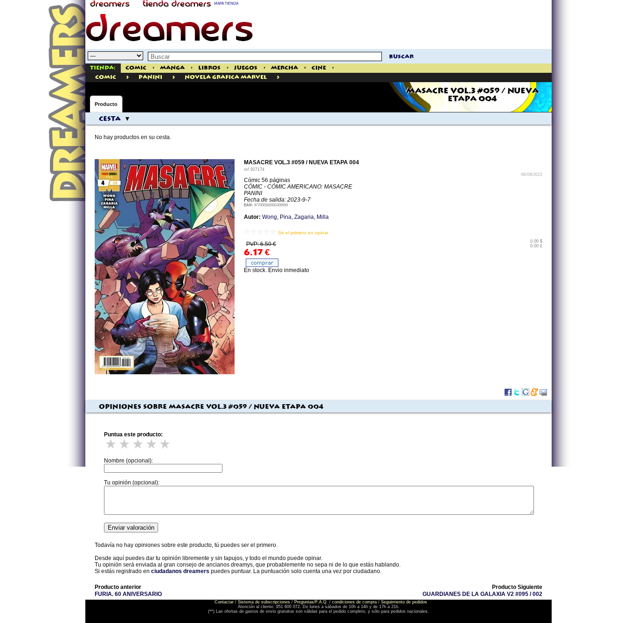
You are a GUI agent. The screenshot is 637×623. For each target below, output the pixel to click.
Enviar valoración (131, 527)
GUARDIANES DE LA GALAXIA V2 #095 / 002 (482, 594)
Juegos (245, 67)
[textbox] (265, 56)
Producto (106, 104)
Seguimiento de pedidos (404, 602)
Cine (319, 67)
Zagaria (304, 217)
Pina (285, 217)
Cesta (110, 119)
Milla (323, 217)
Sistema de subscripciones (264, 602)
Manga (172, 67)
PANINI (150, 77)
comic (105, 77)
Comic (135, 67)
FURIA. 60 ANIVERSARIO (128, 594)
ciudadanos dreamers (180, 571)
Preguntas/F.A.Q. (311, 602)
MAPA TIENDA (226, 3)
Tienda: (103, 67)
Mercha (284, 67)
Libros (209, 67)
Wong (269, 217)
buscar (401, 56)
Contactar (224, 602)
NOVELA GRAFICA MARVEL (226, 77)
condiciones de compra (354, 602)
